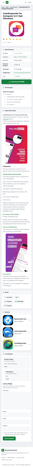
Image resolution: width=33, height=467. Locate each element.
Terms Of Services (6, 460)
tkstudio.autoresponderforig (22, 72)
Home (2, 7)
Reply (5, 366)
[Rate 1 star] (6, 39)
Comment (6, 390)
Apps (7, 7)
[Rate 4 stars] (16, 39)
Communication (14, 7)
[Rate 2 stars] (10, 39)
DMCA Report (11, 457)
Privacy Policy (20, 457)
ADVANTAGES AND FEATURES (15, 97)
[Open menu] (3, 2)
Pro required (10, 104)
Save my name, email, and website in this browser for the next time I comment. (16, 433)
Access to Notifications (13, 102)
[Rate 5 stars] (20, 39)
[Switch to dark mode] (30, 2)
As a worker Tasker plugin (14, 99)
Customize (9, 94)
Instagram (6, 119)
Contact (3, 457)
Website (5, 425)
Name (5, 411)
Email (5, 418)
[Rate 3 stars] (13, 39)
